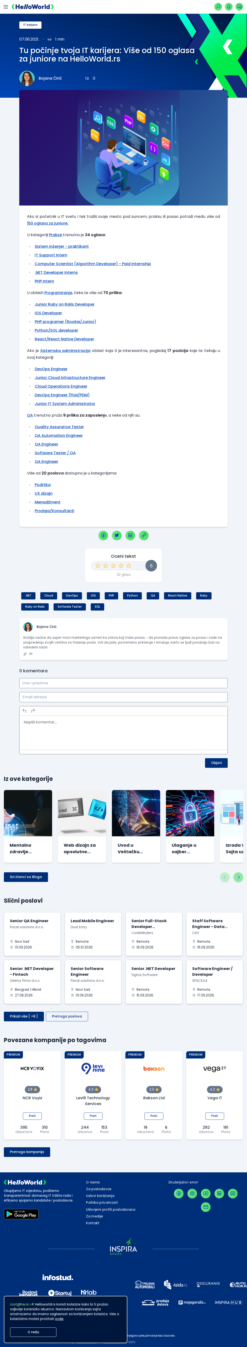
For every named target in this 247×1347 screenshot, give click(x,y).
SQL (97, 607)
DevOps (72, 596)
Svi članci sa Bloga (26, 877)
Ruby (203, 596)
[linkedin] (130, 535)
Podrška (43, 485)
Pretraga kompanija (27, 1152)
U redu (33, 1332)
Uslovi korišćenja (100, 1196)
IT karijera (30, 25)
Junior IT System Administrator (65, 403)
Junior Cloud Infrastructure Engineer (70, 377)
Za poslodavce (98, 1189)
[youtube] (206, 1193)
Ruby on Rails (35, 607)
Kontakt (92, 1223)
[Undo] (25, 711)
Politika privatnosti (102, 1202)
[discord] (233, 1193)
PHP (111, 596)
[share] (144, 535)
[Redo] (33, 711)
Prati (32, 1116)
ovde (59, 1319)
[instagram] (192, 1193)
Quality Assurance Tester (59, 427)
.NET (28, 596)
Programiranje (58, 293)
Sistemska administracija (65, 350)
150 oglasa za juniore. (48, 223)
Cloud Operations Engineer (61, 386)
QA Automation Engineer (59, 435)
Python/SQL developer (56, 330)
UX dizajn (44, 493)
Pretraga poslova (67, 1016)
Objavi (216, 763)
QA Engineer (46, 444)
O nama (93, 1182)
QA (30, 415)
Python (132, 596)
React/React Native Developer (64, 339)
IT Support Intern (51, 255)
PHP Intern (44, 281)
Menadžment (48, 502)
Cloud (48, 596)
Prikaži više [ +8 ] (24, 1016)
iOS (93, 596)
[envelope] (206, 1207)
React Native (177, 596)
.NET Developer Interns (56, 272)
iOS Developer (48, 313)
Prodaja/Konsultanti (54, 511)
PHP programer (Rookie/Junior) (65, 321)
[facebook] (103, 535)
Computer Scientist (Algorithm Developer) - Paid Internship (93, 264)
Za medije (94, 1216)
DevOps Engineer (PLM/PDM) (62, 395)
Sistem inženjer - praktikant (62, 246)
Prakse (55, 235)
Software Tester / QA (55, 453)
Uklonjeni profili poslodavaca (110, 1209)
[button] (225, 877)
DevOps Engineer (51, 369)
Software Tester (70, 607)
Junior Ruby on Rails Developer (65, 304)
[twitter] (117, 535)
